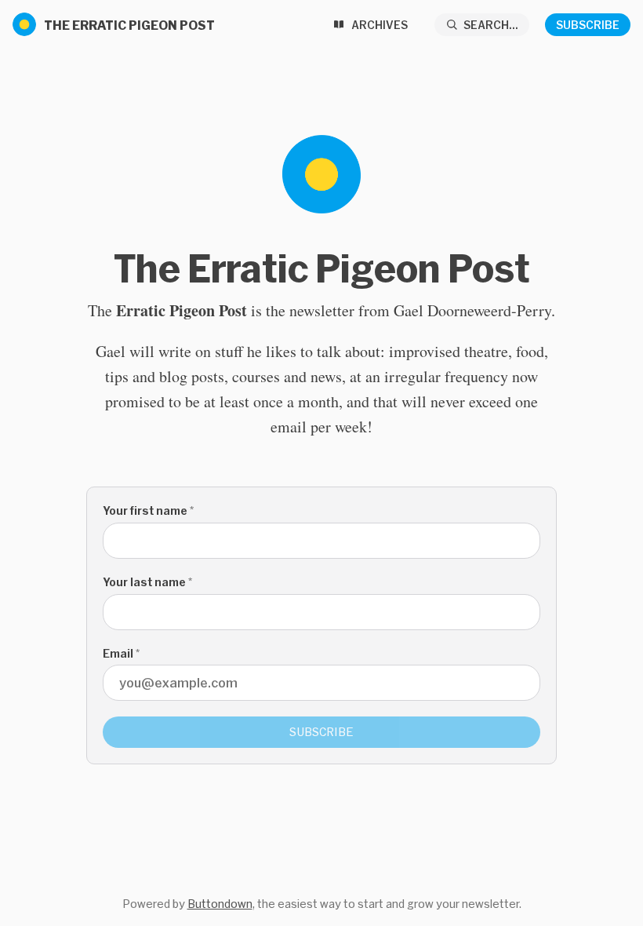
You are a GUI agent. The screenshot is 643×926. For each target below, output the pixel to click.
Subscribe (587, 24)
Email (121, 653)
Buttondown (219, 903)
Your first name (148, 510)
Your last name (147, 582)
